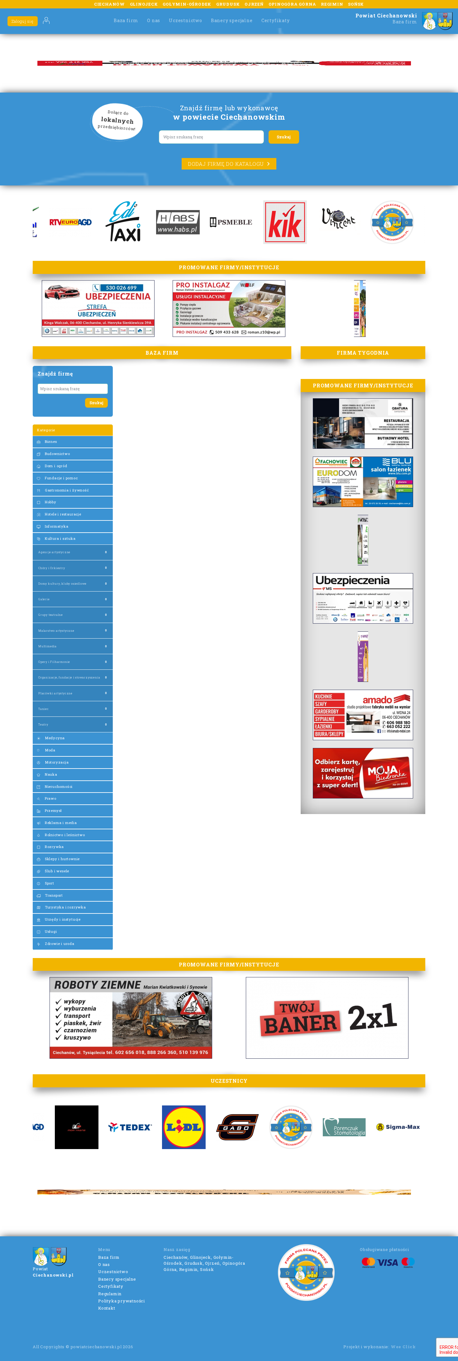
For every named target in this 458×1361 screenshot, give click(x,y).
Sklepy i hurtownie (62, 858)
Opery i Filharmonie (54, 662)
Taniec (43, 709)
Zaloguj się (23, 21)
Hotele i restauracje (62, 514)
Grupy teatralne (50, 614)
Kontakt (106, 1308)
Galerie (44, 599)
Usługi (50, 931)
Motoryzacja (56, 762)
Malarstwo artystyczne (56, 630)
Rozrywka (54, 846)
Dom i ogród (55, 465)
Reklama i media (60, 822)
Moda (49, 750)
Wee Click (403, 1346)
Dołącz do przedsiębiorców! (117, 120)
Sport (49, 883)
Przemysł (53, 810)
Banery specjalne (232, 20)
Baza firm (126, 20)
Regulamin (110, 1293)
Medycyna (54, 738)
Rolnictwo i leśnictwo (64, 834)
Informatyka (56, 526)
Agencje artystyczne (54, 552)
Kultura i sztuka (60, 538)
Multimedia (47, 646)
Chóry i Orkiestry (51, 568)
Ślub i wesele (56, 871)
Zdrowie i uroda (59, 943)
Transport (53, 895)
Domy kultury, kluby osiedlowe (62, 583)
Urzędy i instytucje (62, 919)
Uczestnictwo (185, 20)
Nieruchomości (58, 786)
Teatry (43, 724)
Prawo (50, 798)
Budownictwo (57, 453)
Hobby (50, 502)
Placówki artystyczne (55, 693)
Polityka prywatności (121, 1301)
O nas (153, 20)
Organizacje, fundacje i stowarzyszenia (69, 677)
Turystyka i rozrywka (65, 907)
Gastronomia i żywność (66, 490)
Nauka (50, 774)
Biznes (50, 441)
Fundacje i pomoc (61, 478)
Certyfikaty (275, 20)
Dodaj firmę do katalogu (226, 164)
